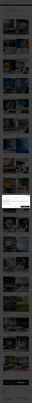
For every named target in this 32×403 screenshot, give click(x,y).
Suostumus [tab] (6, 197)
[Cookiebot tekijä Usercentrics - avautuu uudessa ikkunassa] (27, 195)
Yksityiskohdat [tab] (16, 197)
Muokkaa (16, 206)
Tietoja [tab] (25, 197)
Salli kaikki (25, 206)
